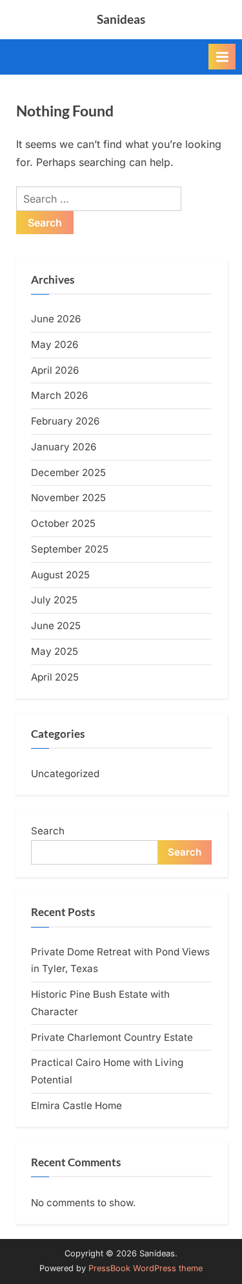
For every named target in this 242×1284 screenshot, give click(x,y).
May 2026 (54, 344)
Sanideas (121, 19)
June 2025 (56, 625)
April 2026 (55, 370)
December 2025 (68, 472)
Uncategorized (65, 773)
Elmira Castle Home (76, 1105)
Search (48, 831)
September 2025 (69, 549)
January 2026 (63, 447)
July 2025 (54, 600)
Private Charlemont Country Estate (112, 1037)
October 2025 (63, 523)
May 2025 (54, 651)
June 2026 (56, 319)
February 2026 (65, 421)
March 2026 (59, 395)
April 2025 (55, 677)
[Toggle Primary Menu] (222, 56)
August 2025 (60, 575)
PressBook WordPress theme (145, 1268)
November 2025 (68, 497)
